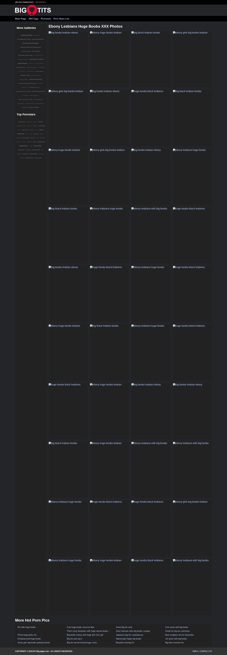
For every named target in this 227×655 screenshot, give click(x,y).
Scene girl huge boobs (38, 99)
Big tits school (25, 107)
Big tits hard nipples (36, 35)
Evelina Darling (33, 153)
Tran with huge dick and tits (29, 103)
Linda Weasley (41, 153)
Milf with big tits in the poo (34, 87)
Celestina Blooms (21, 121)
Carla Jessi (25, 153)
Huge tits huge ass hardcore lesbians (25, 99)
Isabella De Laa (29, 121)
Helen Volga (19, 129)
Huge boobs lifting (20, 103)
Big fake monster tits (174, 642)
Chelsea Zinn (36, 133)
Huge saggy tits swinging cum (23, 59)
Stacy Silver (24, 125)
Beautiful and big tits (125, 642)
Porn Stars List (61, 18)
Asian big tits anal (124, 627)
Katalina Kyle (41, 141)
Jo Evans (18, 125)
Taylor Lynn (33, 137)
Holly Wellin (28, 149)
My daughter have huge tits (24, 39)
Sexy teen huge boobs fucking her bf (38, 55)
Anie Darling (30, 145)
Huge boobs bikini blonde (26, 51)
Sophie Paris (29, 125)
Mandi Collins (29, 141)
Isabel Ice (35, 141)
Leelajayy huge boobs (26, 35)
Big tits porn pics (74, 639)
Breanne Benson (36, 149)
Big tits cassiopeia (39, 71)
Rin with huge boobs (27, 627)
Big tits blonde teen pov (20, 67)
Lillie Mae (40, 121)
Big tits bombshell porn (38, 39)
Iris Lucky (27, 133)
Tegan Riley (19, 153)
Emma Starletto (42, 133)
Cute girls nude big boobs (23, 79)
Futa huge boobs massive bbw (80, 627)
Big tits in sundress (34, 107)
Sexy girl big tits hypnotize (21, 71)
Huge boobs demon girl (26, 95)
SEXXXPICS (40, 2)
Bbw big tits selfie (25, 75)
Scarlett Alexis (31, 129)
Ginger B (41, 129)
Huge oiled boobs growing (35, 79)
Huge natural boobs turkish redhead (23, 91)
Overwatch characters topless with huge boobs (27, 83)
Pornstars (46, 18)
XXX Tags (33, 18)
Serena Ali (35, 121)
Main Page (20, 18)
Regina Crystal (25, 129)
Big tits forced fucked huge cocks (82, 642)
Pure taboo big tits (40, 83)
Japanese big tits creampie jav (129, 635)
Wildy (42, 149)
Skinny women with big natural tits (38, 63)
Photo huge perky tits (27, 635)
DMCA (195, 651)
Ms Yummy (30, 133)
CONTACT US (206, 651)
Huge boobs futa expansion (32, 67)
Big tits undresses (22, 63)
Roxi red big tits (36, 51)
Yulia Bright (42, 125)
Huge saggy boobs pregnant (36, 59)
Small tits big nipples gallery (41, 67)
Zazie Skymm (26, 137)
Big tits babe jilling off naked (25, 55)
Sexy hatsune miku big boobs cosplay (133, 631)
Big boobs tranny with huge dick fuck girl (85, 635)
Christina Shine (38, 146)
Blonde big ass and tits (25, 87)
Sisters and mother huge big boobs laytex (30, 47)
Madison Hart (20, 133)
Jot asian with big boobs (176, 639)
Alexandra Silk (18, 137)
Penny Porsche (29, 157)
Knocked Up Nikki (37, 157)
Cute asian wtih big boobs (176, 627)
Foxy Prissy (22, 157)
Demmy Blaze (42, 137)
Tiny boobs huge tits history (38, 91)
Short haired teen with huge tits (31, 43)
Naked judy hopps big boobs (128, 639)
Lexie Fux (37, 137)
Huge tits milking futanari (34, 95)
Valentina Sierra (24, 146)
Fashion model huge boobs (36, 75)
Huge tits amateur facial (40, 103)
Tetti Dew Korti (35, 125)
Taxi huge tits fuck (31, 63)
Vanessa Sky (21, 149)
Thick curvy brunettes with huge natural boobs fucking (89, 631)
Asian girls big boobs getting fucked (34, 642)
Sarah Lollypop (24, 141)
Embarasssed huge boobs (29, 639)
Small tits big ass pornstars (177, 631)
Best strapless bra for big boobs (179, 635)
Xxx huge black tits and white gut (30, 71)
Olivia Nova (36, 129)
